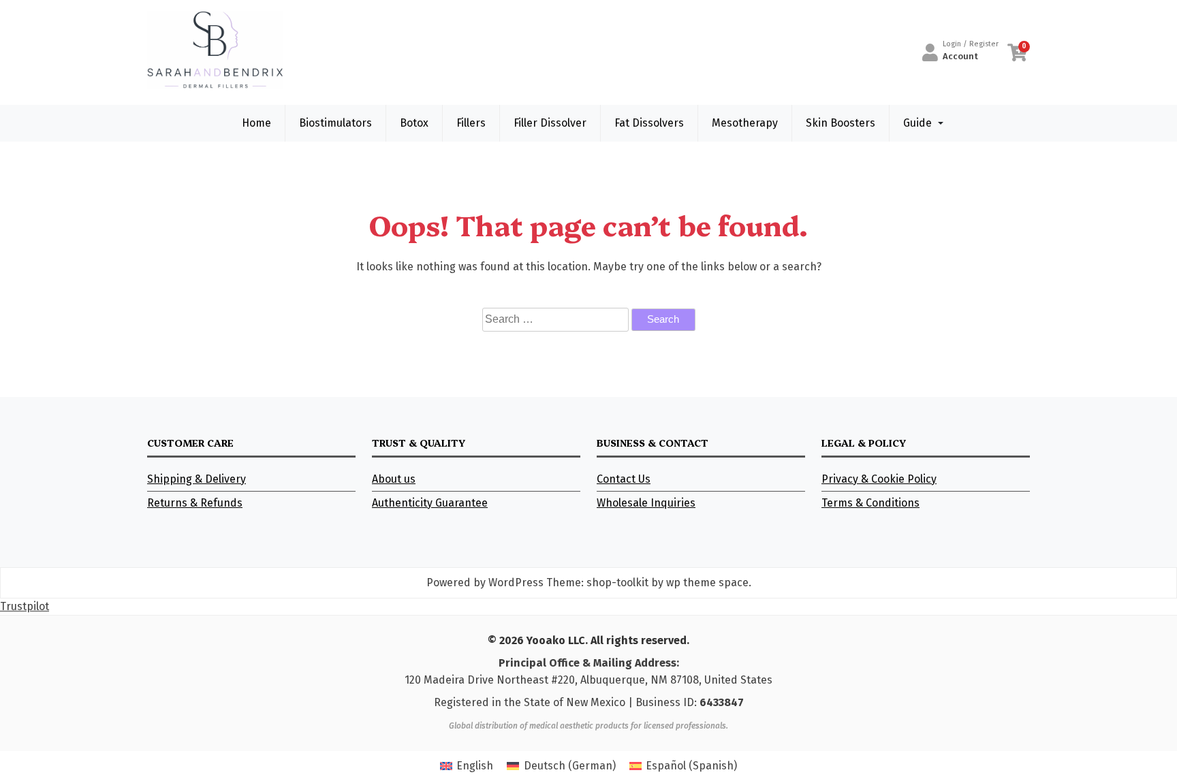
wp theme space (707, 582)
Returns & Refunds (194, 502)
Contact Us (623, 479)
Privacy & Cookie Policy (879, 479)
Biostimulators (335, 122)
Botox (414, 122)
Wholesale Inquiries (646, 502)
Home (256, 122)
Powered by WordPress (485, 582)
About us (393, 479)
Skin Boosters (840, 122)
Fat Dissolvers (649, 122)
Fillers (471, 122)
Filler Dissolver (550, 122)
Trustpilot (24, 606)
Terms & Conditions (870, 502)
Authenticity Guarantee (430, 502)
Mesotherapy (745, 122)
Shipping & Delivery (196, 479)
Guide (917, 122)
